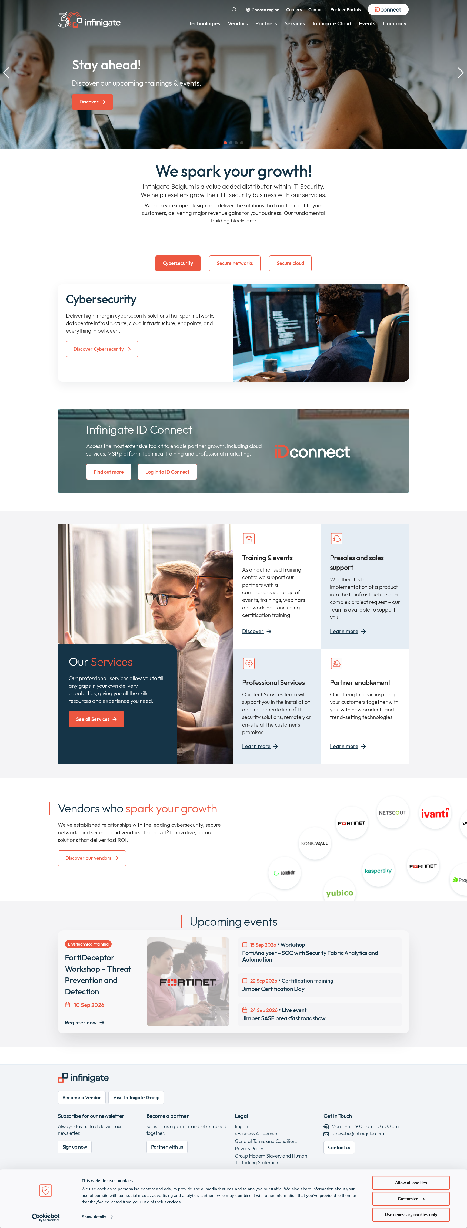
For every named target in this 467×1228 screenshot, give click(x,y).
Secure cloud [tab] (290, 263)
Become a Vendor (81, 1097)
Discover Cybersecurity (99, 349)
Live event (284, 1014)
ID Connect (388, 9)
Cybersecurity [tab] (178, 263)
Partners (266, 23)
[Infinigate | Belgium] (89, 20)
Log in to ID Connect (167, 472)
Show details (94, 1217)
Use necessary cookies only (411, 1214)
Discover (89, 102)
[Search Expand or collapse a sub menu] (234, 10)
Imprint (242, 1126)
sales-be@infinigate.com (358, 1134)
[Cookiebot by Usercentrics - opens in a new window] (45, 1217)
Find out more (109, 472)
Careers (294, 9)
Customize (408, 1198)
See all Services (93, 719)
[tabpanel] (233, 332)
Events (367, 23)
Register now (81, 1022)
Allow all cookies (411, 1182)
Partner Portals (346, 9)
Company (394, 23)
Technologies (204, 23)
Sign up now (74, 1147)
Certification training (287, 984)
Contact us (339, 1147)
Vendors (238, 23)
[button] (225, 142)
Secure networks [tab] (235, 263)
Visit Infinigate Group (136, 1097)
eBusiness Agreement (257, 1134)
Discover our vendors (88, 858)
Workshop (310, 952)
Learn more (344, 631)
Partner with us (167, 1147)
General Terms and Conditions (266, 1141)
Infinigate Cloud (332, 23)
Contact (316, 9)
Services (295, 23)
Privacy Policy (249, 1148)
